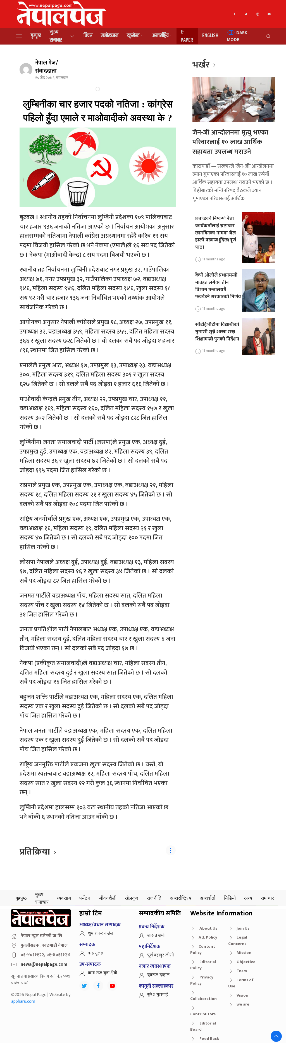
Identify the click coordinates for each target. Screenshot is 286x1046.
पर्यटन (84, 898)
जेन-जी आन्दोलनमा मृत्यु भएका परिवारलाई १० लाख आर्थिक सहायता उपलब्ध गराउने (230, 142)
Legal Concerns (237, 940)
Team (242, 970)
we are (243, 1004)
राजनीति (154, 898)
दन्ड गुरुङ (95, 953)
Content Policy (202, 949)
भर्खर (200, 64)
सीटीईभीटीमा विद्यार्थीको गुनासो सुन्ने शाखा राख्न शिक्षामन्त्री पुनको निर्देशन (217, 331)
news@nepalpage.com (44, 964)
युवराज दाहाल (158, 975)
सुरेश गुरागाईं (157, 995)
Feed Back (209, 1038)
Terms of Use (241, 983)
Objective (246, 961)
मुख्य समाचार (56, 36)
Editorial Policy (203, 965)
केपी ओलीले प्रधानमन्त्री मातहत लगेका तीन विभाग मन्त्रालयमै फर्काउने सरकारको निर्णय (218, 286)
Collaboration (203, 998)
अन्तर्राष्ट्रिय (160, 36)
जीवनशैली (107, 898)
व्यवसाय (64, 898)
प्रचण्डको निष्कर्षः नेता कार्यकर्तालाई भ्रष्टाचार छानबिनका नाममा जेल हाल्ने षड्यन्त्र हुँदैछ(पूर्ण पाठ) (215, 232)
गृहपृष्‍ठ (36, 36)
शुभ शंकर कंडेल (100, 933)
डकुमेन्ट (133, 36)
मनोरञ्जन (109, 36)
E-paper (187, 36)
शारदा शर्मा (156, 935)
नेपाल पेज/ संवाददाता (46, 67)
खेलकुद (131, 898)
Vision (242, 995)
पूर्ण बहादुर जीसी (160, 955)
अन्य (248, 898)
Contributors (203, 1014)
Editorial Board (203, 1026)
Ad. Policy (208, 937)
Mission (244, 952)
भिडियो (230, 898)
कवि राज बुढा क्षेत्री (102, 973)
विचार (88, 36)
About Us (208, 928)
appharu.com (23, 1001)
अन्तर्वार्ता (207, 898)
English (210, 36)
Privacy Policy (201, 980)
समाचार (267, 898)
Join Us (243, 928)
